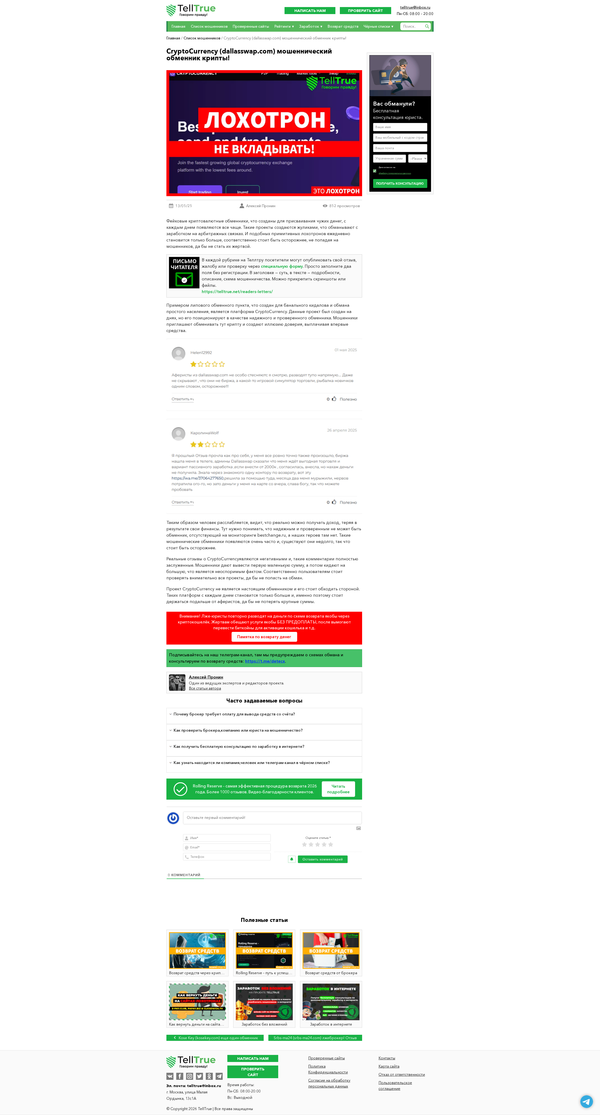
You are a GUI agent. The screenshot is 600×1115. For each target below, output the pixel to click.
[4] (324, 844)
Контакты (387, 1058)
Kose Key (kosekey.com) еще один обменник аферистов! (218, 1038)
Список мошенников (209, 26)
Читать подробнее (338, 789)
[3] (317, 844)
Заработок (309, 26)
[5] (330, 844)
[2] (311, 844)
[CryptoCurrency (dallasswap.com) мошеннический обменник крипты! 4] (264, 427)
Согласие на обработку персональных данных (329, 1083)
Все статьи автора (205, 688)
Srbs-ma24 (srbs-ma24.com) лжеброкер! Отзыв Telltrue (315, 1038)
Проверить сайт (365, 10)
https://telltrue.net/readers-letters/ (237, 291)
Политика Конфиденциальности (328, 1069)
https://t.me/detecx (265, 661)
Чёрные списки (377, 26)
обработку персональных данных (395, 173)
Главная (178, 26)
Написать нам (310, 10)
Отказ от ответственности (402, 1074)
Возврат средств (343, 26)
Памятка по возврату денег (264, 636)
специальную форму (282, 266)
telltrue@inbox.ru (415, 7)
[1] (304, 844)
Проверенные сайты (251, 26)
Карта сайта (389, 1066)
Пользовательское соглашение (395, 1085)
